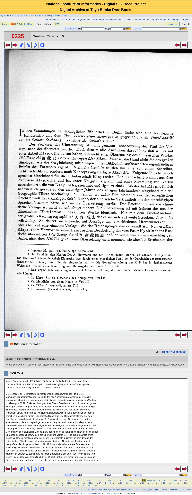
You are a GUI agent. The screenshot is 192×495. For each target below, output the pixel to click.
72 (59, 480)
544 (89, 485)
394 (121, 483)
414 (142, 483)
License (164, 489)
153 (136, 480)
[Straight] (42, 47)
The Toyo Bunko (112, 493)
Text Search (104, 489)
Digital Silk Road (7, 15)
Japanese (173, 24)
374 (100, 483)
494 (36, 485)
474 (15, 485)
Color (4, 24)
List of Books (92, 489)
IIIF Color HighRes (23, 24)
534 (78, 485)
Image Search (116, 489)
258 (175, 480)
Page (107, 29)
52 (39, 480)
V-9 (44, 15)
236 (148, 480)
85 (68, 480)
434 (163, 483)
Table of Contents (68, 19)
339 (68, 483)
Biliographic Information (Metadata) (107, 19)
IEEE (52, 359)
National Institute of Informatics (88, 493)
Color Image (139, 19)
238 (154, 480)
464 (4, 485)
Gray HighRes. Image (156, 19)
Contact (182, 489)
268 (186, 480)
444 (174, 483)
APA (35, 359)
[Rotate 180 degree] (35, 47)
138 (120, 480)
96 (78, 480)
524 (67, 485)
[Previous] (7, 47)
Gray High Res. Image (57, 15)
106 (88, 480)
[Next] (14, 47)
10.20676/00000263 (174, 352)
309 (37, 483)
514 (57, 485)
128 (109, 480)
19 (10, 480)
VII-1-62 (38, 15)
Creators (138, 489)
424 (153, 483)
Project (156, 489)
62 (49, 480)
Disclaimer (173, 489)
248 (164, 480)
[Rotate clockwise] (28, 47)
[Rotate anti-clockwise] (21, 47)
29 (20, 480)
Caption (128, 19)
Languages (147, 489)
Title (79, 29)
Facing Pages (174, 19)
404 (132, 483)
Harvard (43, 359)
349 (79, 483)
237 (151, 480)
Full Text (137, 29)
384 (110, 483)
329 (58, 483)
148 (130, 480)
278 (5, 483)
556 (96, 485)
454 (184, 483)
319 (47, 483)
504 (46, 485)
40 (30, 480)
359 (89, 483)
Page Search (71, 29)
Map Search (128, 489)
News (189, 489)
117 (99, 480)
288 (16, 483)
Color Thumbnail (51, 19)
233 (139, 480)
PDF (57, 24)
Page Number (84, 19)
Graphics (186, 19)
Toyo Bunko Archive (24, 15)
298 (26, 483)
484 (25, 485)
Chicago (26, 359)
